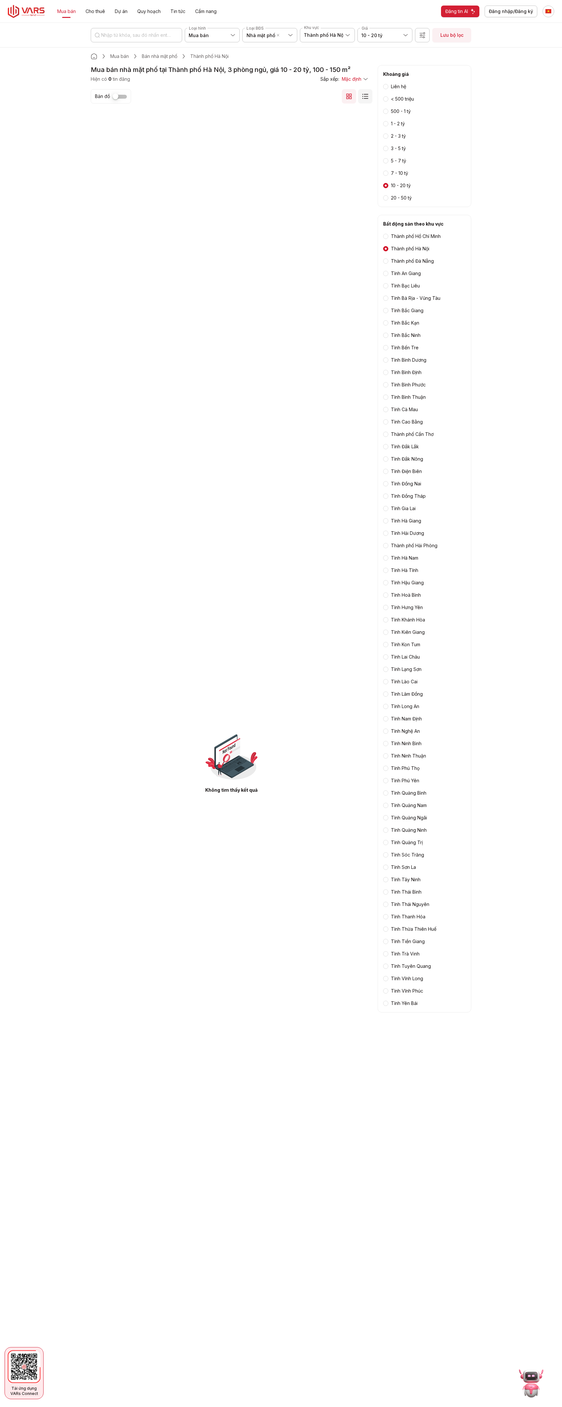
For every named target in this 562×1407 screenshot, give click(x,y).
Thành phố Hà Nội (209, 56)
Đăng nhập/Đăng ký (511, 11)
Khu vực (311, 27)
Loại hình (197, 28)
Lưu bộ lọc (451, 35)
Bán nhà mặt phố (159, 56)
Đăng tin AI (456, 11)
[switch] (120, 97)
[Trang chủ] (94, 56)
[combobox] (282, 35)
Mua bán (119, 56)
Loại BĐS (255, 28)
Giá (365, 28)
